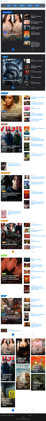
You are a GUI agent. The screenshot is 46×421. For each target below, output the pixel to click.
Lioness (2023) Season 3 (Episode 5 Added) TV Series (14, 164)
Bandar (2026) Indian (36, 83)
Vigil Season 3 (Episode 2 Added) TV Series (36, 28)
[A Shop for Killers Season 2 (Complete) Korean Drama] (27, 194)
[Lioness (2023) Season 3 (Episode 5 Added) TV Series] (4, 166)
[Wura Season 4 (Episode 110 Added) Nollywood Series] (11, 108)
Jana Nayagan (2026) (36, 224)
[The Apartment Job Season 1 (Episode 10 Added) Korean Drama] (27, 204)
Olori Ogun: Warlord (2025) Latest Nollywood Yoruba (37, 103)
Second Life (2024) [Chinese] (38, 271)
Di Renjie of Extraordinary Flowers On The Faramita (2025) (37, 266)
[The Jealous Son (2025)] (27, 72)
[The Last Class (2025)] (27, 78)
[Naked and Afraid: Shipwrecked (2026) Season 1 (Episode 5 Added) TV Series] (27, 43)
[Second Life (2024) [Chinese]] (27, 272)
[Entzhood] (6, 1)
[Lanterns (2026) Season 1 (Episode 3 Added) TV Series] (27, 147)
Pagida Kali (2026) (35, 241)
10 (23, 49)
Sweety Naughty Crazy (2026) (38, 236)
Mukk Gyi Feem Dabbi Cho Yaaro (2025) (37, 231)
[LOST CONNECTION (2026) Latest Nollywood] (27, 120)
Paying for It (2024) (35, 108)
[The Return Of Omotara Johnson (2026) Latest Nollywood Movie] (27, 324)
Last (32, 49)
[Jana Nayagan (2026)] (27, 225)
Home (9, 5)
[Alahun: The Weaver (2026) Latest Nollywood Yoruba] (27, 307)
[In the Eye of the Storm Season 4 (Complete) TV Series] (27, 156)
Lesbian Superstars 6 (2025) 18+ (7, 351)
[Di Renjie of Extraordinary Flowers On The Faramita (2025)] (27, 265)
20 (26, 49)
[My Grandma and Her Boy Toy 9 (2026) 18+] (27, 22)
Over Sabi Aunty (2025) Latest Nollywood (38, 98)
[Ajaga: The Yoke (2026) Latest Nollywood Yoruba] (26, 317)
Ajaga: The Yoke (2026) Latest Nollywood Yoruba (38, 315)
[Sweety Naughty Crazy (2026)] (27, 236)
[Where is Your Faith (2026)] (27, 61)
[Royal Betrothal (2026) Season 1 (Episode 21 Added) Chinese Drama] (27, 289)
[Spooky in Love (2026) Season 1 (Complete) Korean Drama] (27, 177)
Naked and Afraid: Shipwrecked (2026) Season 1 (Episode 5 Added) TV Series (35, 44)
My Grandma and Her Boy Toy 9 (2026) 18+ (37, 22)
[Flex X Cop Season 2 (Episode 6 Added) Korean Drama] (27, 185)
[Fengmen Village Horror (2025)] (27, 260)
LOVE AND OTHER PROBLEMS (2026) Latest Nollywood (37, 114)
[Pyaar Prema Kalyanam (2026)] (27, 247)
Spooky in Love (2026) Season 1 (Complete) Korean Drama (38, 177)
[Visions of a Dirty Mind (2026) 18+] (27, 16)
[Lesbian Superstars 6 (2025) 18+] (12, 27)
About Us (29, 415)
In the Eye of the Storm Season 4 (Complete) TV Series (38, 155)
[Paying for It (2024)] (27, 108)
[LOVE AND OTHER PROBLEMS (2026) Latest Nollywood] (27, 114)
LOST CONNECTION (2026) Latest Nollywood (37, 120)
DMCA (23, 417)
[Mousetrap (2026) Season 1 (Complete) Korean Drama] (11, 188)
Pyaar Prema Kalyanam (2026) (36, 247)
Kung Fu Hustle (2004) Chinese (36, 277)
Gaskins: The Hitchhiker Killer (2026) (36, 67)
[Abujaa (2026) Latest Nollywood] (27, 300)
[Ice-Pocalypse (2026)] (12, 72)
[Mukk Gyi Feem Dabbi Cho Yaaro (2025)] (27, 230)
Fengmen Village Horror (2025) (36, 260)
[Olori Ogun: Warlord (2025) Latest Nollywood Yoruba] (27, 103)
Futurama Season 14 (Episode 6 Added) (35, 33)
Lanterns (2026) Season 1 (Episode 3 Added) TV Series (37, 145)
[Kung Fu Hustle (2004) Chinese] (27, 279)
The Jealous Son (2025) (36, 72)
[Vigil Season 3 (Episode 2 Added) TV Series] (27, 28)
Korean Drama (5, 173)
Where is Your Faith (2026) (37, 60)
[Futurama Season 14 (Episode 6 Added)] (26, 35)
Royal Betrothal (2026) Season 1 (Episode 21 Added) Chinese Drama (37, 288)
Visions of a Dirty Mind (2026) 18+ (36, 17)
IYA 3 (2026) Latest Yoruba (14, 330)
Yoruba (37, 5)
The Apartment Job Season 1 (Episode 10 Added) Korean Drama (37, 203)
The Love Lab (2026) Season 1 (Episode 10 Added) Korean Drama (15, 213)
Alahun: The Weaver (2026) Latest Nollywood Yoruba (37, 306)
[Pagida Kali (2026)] (27, 242)
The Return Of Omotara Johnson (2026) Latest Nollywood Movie (36, 325)
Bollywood (4, 221)
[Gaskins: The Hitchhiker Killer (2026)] (27, 66)
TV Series (30, 5)
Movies (5, 57)
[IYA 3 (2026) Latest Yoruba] (4, 330)
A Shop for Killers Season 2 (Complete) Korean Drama (37, 193)
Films (15, 5)
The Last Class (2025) (36, 77)
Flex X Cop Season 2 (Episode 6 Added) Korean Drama (37, 183)
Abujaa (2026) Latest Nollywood (36, 300)
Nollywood (22, 5)
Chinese (3, 255)
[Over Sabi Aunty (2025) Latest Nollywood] (27, 97)
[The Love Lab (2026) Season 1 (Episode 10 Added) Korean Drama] (4, 214)
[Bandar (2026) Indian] (27, 83)
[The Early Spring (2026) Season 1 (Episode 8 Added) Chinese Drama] (11, 271)
